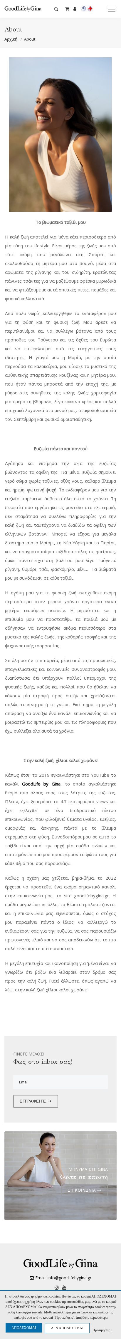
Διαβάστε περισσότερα (91, 1317)
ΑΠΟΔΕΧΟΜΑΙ (23, 1328)
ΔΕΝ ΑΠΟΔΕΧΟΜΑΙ (67, 1328)
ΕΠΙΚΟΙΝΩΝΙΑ (82, 1190)
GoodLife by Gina (41, 784)
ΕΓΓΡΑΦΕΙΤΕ (34, 1101)
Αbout (30, 39)
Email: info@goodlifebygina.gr (63, 1277)
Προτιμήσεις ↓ (103, 1330)
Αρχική (10, 39)
